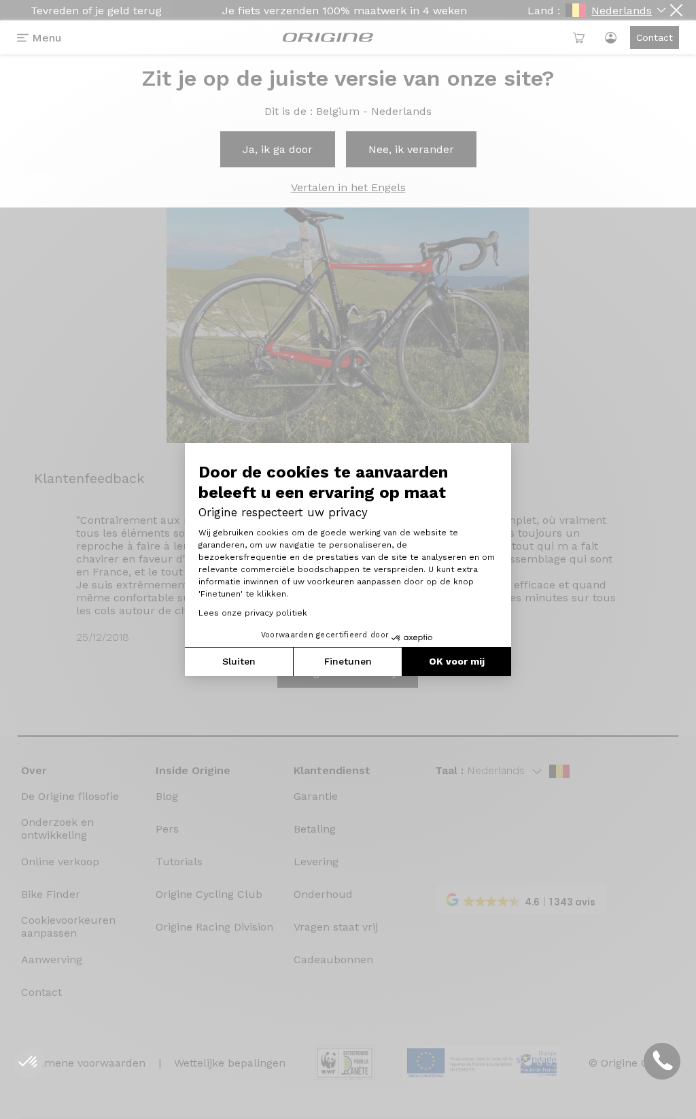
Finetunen (348, 661)
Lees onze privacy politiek (252, 613)
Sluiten (239, 661)
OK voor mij (457, 661)
